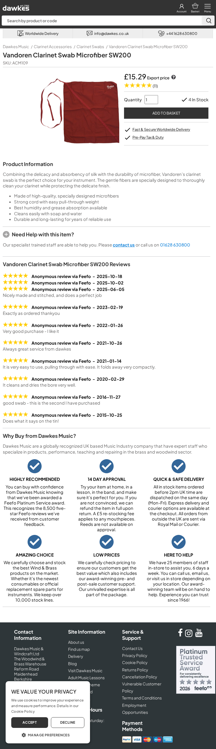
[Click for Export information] (173, 77)
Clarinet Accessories (53, 46)
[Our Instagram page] (189, 635)
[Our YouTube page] (199, 635)
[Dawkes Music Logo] (15, 6)
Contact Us (132, 648)
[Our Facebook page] (180, 635)
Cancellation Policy (139, 676)
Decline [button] (67, 722)
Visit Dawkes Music (85, 670)
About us (76, 642)
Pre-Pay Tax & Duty (148, 137)
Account (181, 11)
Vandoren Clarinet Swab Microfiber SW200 (148, 46)
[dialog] (48, 712)
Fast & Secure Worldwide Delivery (161, 129)
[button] (47, 735)
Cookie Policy (135, 662)
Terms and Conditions (142, 697)
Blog (72, 663)
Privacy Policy (134, 655)
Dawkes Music (16, 46)
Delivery (75, 656)
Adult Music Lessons (86, 677)
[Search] (208, 20)
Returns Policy (135, 669)
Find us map (79, 649)
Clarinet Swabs (90, 46)
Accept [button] (29, 722)
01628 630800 (175, 244)
